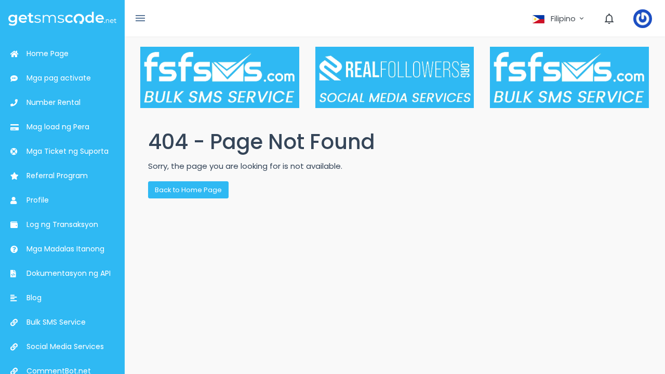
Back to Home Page (188, 190)
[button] (559, 19)
